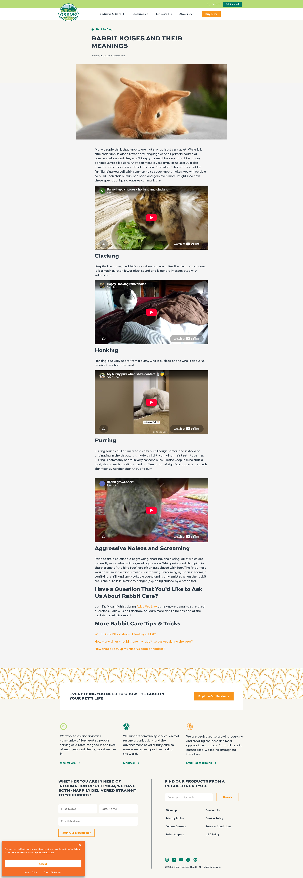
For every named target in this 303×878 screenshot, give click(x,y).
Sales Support (175, 834)
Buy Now (211, 13)
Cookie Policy (31, 872)
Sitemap (171, 810)
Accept (43, 864)
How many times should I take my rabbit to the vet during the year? (144, 641)
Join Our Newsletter (76, 832)
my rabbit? (148, 634)
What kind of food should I (114, 634)
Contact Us (213, 810)
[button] (79, 844)
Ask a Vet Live (147, 606)
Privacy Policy (175, 818)
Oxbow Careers (176, 826)
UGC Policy (213, 834)
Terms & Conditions (218, 826)
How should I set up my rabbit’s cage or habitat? (130, 649)
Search (215, 4)
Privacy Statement (52, 872)
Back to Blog (104, 29)
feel (137, 634)
